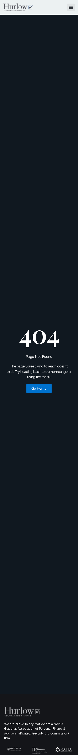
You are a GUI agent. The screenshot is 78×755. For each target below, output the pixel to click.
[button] (71, 7)
